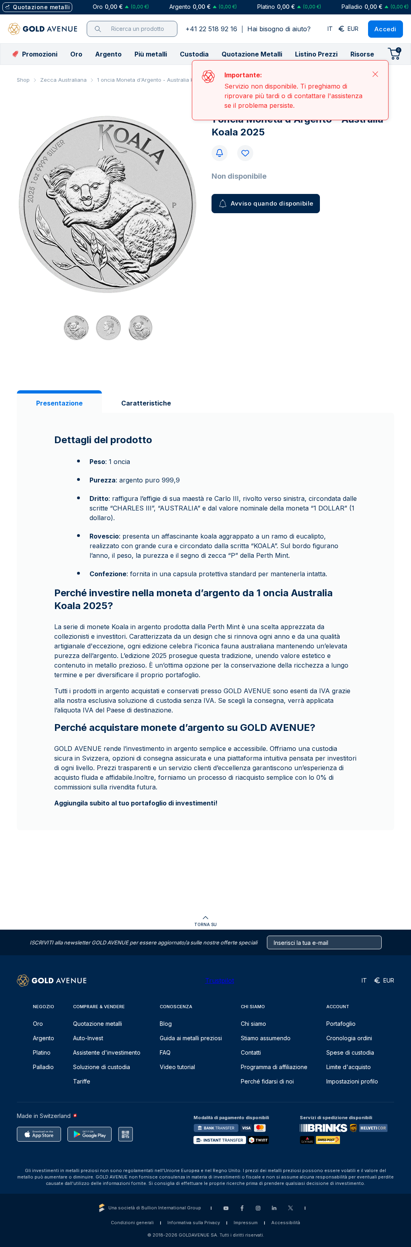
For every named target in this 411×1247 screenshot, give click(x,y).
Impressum (246, 1222)
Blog (166, 1023)
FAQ (165, 1052)
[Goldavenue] (42, 29)
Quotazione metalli (97, 1023)
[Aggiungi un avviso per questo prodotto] (220, 153)
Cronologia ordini (349, 1038)
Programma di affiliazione (274, 1066)
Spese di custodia (350, 1052)
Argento (43, 1038)
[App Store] (39, 1134)
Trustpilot (219, 981)
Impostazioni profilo (352, 1081)
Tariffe (81, 1081)
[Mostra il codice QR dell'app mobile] (125, 1134)
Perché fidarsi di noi (267, 1081)
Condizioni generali (132, 1222)
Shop (23, 80)
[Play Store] (89, 1134)
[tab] (59, 403)
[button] (76, 54)
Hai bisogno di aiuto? (279, 29)
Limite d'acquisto (348, 1066)
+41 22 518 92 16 (211, 29)
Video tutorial (177, 1066)
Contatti (251, 1052)
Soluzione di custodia (101, 1066)
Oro (38, 1023)
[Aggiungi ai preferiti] (245, 153)
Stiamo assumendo (266, 1038)
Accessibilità (285, 1222)
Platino (42, 1052)
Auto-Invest (88, 1038)
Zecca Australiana (63, 80)
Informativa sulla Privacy (193, 1222)
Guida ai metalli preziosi (191, 1038)
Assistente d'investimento (106, 1052)
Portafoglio (341, 1023)
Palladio (43, 1066)
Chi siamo (253, 1023)
